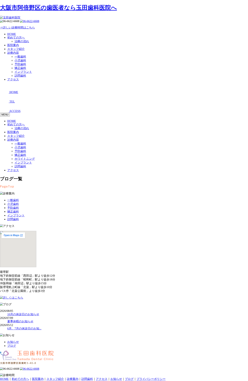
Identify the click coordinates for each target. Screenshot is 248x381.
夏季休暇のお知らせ (20, 321)
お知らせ (13, 341)
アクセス (13, 170)
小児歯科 (20, 147)
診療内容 (13, 139)
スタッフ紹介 (16, 135)
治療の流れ (22, 128)
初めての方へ (16, 124)
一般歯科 (20, 143)
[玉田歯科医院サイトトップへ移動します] (10, 17)
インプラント (23, 162)
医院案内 (13, 132)
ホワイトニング (25, 158)
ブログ (11, 345)
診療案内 (72, 378)
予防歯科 (20, 151)
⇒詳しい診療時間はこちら (17, 27)
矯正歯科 (20, 154)
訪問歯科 (20, 166)
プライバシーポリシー (151, 378)
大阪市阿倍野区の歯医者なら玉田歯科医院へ (58, 7)
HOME (11, 121)
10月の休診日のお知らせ (23, 314)
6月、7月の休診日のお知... (24, 328)
